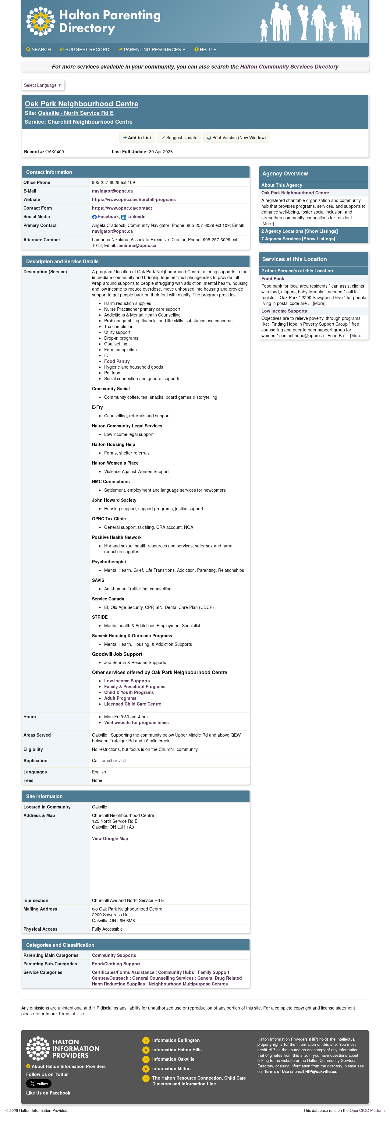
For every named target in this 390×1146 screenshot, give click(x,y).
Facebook (108, 216)
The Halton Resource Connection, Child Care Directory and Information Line (199, 1081)
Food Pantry (117, 361)
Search (40, 49)
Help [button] (206, 49)
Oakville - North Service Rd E (76, 113)
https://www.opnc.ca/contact (122, 208)
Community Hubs (176, 972)
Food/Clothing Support (116, 963)
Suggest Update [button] (181, 137)
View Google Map (110, 838)
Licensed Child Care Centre (132, 704)
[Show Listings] (321, 231)
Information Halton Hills (177, 1049)
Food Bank (272, 278)
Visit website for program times (136, 722)
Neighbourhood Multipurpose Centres (188, 984)
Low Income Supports (127, 680)
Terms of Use (71, 1013)
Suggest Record (86, 49)
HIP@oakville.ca (320, 1071)
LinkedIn (136, 216)
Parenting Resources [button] (152, 49)
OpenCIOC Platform (367, 1110)
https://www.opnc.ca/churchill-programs (134, 199)
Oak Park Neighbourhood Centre (81, 103)
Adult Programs (120, 698)
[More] (267, 223)
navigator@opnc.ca (112, 191)
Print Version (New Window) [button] (238, 137)
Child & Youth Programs (129, 692)
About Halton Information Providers (68, 1066)
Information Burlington (176, 1040)
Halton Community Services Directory (289, 66)
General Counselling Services (163, 978)
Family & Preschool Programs (134, 686)
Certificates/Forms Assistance (123, 972)
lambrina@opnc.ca (136, 245)
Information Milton (171, 1068)
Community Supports (114, 955)
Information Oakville (173, 1059)
